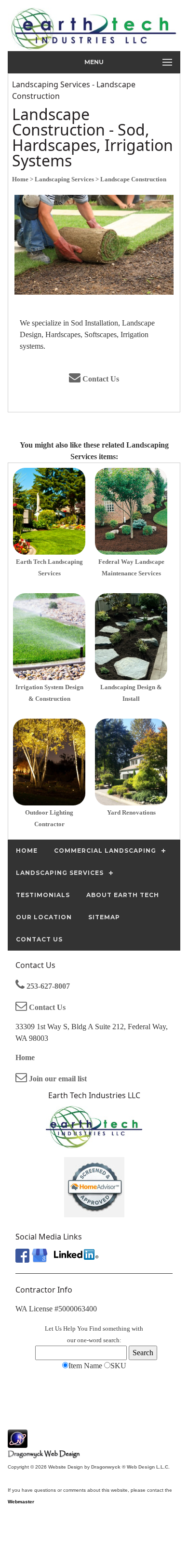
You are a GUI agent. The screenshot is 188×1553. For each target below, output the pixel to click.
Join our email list (57, 1079)
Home (25, 1057)
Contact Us (100, 379)
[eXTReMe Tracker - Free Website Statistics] (17, 1443)
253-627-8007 (47, 986)
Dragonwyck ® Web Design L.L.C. (130, 1467)
